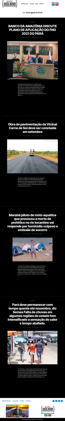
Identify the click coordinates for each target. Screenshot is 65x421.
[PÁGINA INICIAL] (53, 401)
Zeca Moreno (28, 37)
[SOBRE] (59, 401)
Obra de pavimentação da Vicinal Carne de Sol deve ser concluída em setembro (32, 128)
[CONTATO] (62, 401)
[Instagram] (57, 4)
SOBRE (36, 3)
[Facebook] (53, 4)
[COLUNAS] (56, 401)
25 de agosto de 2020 (38, 37)
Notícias (32, 22)
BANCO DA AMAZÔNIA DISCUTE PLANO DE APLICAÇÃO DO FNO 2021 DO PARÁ (32, 29)
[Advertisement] (32, 104)
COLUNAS (32, 3)
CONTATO (41, 3)
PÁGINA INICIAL (24, 3)
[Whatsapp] (55, 4)
